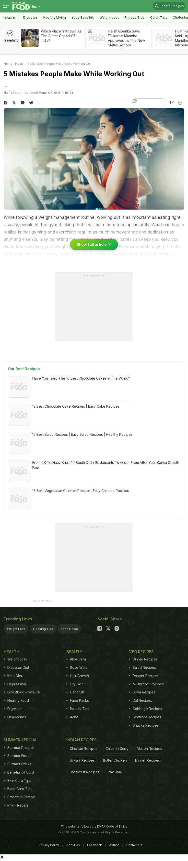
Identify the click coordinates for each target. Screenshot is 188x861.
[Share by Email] (171, 102)
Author (114, 845)
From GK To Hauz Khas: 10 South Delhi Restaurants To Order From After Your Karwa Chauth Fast (105, 465)
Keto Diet (14, 676)
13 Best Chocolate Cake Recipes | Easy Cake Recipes (75, 406)
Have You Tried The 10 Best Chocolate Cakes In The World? (81, 378)
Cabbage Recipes (147, 709)
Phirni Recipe (18, 805)
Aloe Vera (78, 659)
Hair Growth (79, 676)
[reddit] (31, 102)
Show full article (92, 244)
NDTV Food (12, 93)
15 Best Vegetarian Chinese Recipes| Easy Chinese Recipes (80, 491)
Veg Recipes (141, 651)
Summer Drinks (19, 764)
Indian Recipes (81, 739)
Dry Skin (76, 684)
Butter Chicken (115, 760)
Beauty (74, 651)
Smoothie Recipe (21, 797)
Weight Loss (109, 17)
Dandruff (77, 692)
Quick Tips (158, 17)
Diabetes (30, 17)
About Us (73, 845)
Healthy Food (18, 700)
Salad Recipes (144, 667)
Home (8, 63)
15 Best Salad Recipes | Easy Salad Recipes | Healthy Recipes (82, 434)
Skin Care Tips (19, 780)
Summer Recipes (21, 747)
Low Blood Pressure (23, 692)
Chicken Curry (117, 748)
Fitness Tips (134, 17)
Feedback (94, 845)
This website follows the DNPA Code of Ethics (94, 826)
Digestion (15, 709)
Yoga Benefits (82, 17)
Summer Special (20, 739)
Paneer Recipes (146, 676)
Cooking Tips (43, 629)
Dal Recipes (142, 700)
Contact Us (134, 845)
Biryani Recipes (82, 760)
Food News (69, 629)
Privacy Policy (49, 845)
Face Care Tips (19, 789)
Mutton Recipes (149, 748)
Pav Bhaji (115, 772)
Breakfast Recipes (84, 772)
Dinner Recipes (145, 659)
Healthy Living (54, 17)
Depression (16, 684)
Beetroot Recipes (147, 717)
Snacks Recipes (146, 725)
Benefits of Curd (20, 772)
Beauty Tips (79, 709)
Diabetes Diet (18, 667)
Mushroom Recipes (148, 684)
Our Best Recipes (24, 368)
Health (8, 18)
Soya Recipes (144, 692)
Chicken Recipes (83, 748)
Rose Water (79, 667)
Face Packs (79, 700)
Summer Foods (19, 756)
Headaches (16, 717)
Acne (74, 717)
